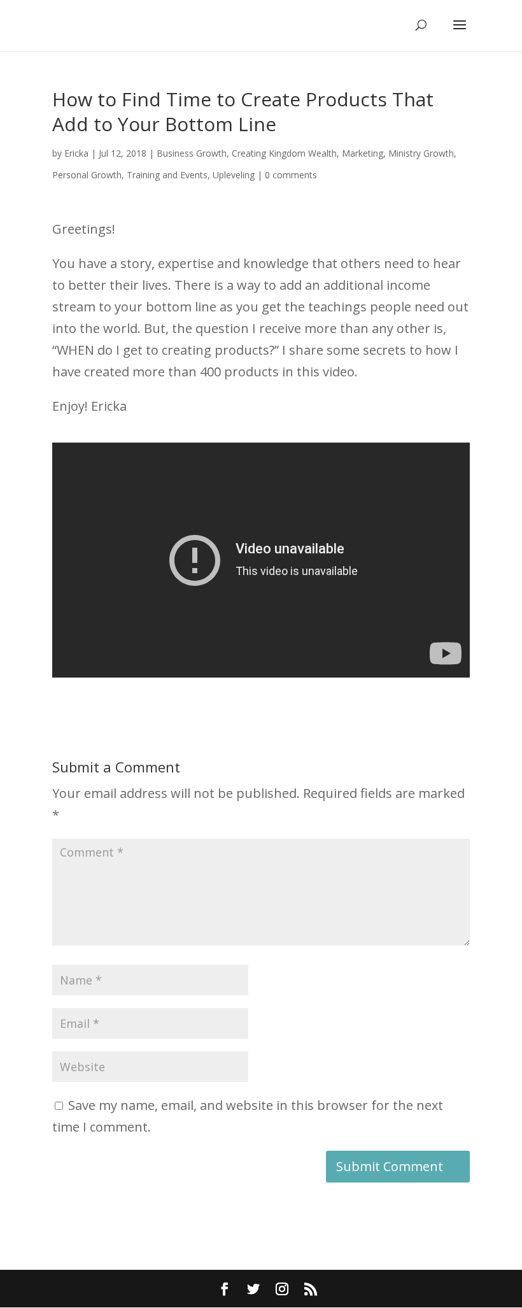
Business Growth (192, 153)
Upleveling (234, 175)
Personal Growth (87, 175)
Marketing (362, 153)
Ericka (76, 153)
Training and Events (167, 175)
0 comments (291, 175)
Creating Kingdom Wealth (284, 153)
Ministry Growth (421, 153)
